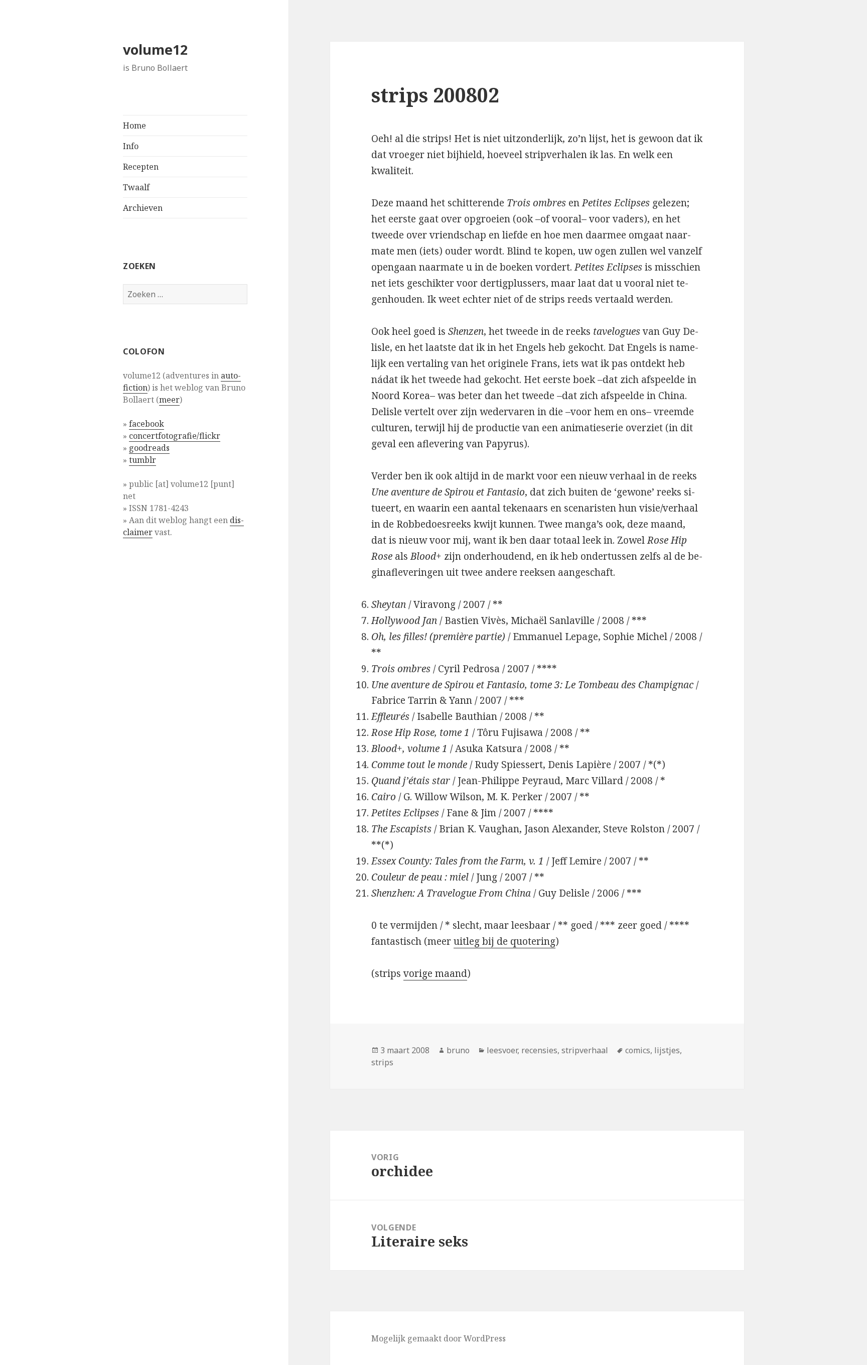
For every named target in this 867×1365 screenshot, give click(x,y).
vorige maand (435, 973)
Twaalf (136, 187)
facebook (146, 423)
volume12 (155, 49)
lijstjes (667, 1050)
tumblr (142, 459)
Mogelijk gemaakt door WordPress (438, 1338)
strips (382, 1062)
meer (169, 399)
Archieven (143, 207)
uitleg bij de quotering (504, 941)
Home (134, 125)
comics (637, 1050)
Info (130, 146)
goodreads (149, 447)
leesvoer (502, 1050)
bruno (458, 1050)
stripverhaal (584, 1050)
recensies (539, 1050)
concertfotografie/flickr (174, 435)
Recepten (141, 166)
